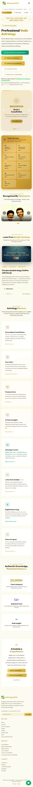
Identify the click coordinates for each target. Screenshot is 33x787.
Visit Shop (8, 402)
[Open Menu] (29, 3)
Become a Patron (9, 551)
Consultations (4, 744)
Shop (2, 734)
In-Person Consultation (14, 63)
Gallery (3, 728)
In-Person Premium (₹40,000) (9, 755)
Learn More (16, 680)
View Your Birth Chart (6, 736)
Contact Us (4, 762)
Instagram (4, 768)
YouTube (3, 771)
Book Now (16, 121)
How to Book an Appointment (16, 52)
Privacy (14, 783)
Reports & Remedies (6, 746)
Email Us (3, 764)
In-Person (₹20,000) (6, 753)
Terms (19, 783)
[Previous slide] (3, 110)
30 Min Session (5, 748)
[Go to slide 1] (15, 223)
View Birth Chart (12, 69)
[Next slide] (29, 110)
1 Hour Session (5, 750)
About (2, 722)
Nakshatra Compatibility (14, 74)
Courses (3, 724)
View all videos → (27, 294)
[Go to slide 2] (17, 223)
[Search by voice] (30, 9)
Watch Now (9, 289)
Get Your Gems (9, 491)
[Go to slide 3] (18, 223)
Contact (6, 84)
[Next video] (14, 293)
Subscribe (27, 714)
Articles (3, 730)
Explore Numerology (10, 521)
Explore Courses (9, 461)
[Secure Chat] (28, 783)
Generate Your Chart (10, 374)
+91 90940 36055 (6, 766)
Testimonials (4, 732)
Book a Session (9, 344)
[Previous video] (3, 293)
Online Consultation (13, 58)
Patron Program (5, 726)
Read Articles (8, 431)
